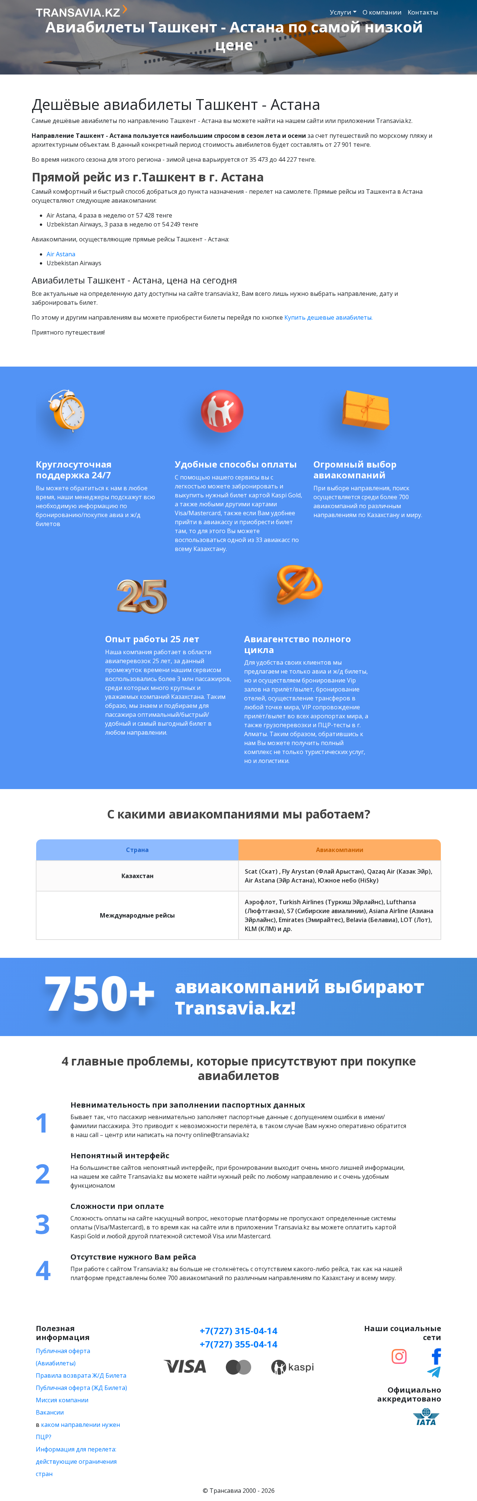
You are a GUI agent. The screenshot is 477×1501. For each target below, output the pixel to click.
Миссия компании (62, 1400)
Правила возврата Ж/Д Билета (81, 1375)
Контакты (423, 12)
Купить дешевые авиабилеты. (328, 317)
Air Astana (61, 254)
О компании (382, 12)
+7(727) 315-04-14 (238, 1330)
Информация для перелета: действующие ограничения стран (76, 1461)
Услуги (340, 12)
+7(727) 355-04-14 (238, 1344)
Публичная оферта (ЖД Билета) (81, 1388)
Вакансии (50, 1412)
